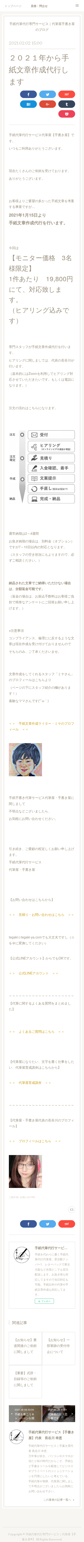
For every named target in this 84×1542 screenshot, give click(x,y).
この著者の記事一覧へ (57, 1499)
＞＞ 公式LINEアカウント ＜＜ (34, 973)
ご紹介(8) (14, 1197)
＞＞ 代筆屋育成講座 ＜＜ (30, 1082)
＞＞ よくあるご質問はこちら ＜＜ (36, 1031)
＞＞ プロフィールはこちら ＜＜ (35, 1140)
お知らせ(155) (27, 1197)
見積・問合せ (39, 6)
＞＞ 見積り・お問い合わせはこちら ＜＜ (41, 914)
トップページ (13, 6)
